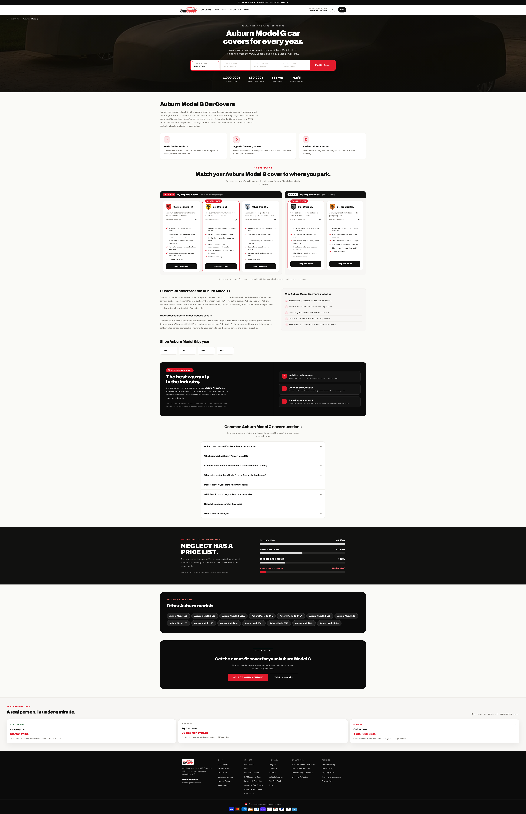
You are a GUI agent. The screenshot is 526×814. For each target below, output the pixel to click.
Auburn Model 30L (229, 623)
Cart (342, 10)
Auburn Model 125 (178, 623)
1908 (225, 350)
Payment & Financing (253, 781)
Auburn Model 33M (279, 623)
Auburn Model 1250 (203, 623)
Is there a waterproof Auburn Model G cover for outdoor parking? (263, 465)
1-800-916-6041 (190, 779)
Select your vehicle (248, 677)
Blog (271, 785)
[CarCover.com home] (188, 10)
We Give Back (275, 781)
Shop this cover (181, 266)
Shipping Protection (300, 777)
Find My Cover (322, 65)
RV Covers (235, 9)
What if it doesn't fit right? (263, 513)
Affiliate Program (276, 777)
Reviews (272, 772)
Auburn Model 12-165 (319, 616)
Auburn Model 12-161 (262, 616)
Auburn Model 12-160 (204, 616)
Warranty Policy (328, 764)
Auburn (26, 19)
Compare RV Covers (253, 789)
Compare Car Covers (253, 785)
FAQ (246, 768)
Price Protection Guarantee (303, 764)
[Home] (7, 19)
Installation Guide (251, 772)
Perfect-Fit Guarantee (301, 768)
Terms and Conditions (331, 777)
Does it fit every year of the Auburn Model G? (263, 484)
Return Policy (327, 768)
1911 (169, 350)
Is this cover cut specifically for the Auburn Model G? (263, 446)
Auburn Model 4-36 (329, 623)
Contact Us (249, 793)
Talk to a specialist (284, 677)
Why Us (272, 764)
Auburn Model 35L (304, 623)
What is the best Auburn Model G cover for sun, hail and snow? (263, 475)
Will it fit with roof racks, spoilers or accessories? (263, 494)
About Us (273, 768)
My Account (249, 764)
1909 (206, 350)
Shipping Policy (328, 772)
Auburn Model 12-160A (233, 616)
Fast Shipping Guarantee (302, 772)
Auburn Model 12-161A (291, 616)
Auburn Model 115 (178, 616)
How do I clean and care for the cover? (263, 504)
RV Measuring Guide (252, 777)
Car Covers (206, 9)
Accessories (223, 785)
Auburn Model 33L (254, 623)
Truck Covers (220, 9)
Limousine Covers (225, 777)
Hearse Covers (224, 781)
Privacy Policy (327, 781)
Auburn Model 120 (346, 616)
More (247, 9)
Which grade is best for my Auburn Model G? (263, 456)
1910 (187, 350)
